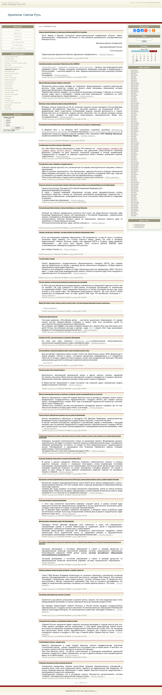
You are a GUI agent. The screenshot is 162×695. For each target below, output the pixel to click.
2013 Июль (134, 159)
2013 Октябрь (135, 164)
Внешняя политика (10, 94)
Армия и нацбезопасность (12, 67)
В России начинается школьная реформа (52, 500)
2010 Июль (134, 100)
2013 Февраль (135, 151)
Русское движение (10, 56)
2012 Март (134, 133)
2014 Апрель (134, 174)
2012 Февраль (135, 131)
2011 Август (134, 121)
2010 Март (134, 93)
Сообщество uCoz (139, 225)
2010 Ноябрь (134, 106)
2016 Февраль (135, 210)
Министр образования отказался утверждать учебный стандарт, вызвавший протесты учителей (70, 394)
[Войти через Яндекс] (146, 30)
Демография (8, 71)
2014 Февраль (135, 171)
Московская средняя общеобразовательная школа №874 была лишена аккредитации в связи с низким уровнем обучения (79, 479)
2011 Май (133, 116)
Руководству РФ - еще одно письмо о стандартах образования (59, 337)
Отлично (8, 118)
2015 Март (134, 192)
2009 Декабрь (134, 88)
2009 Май (133, 76)
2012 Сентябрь (135, 142)
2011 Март (134, 113)
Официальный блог (139, 224)
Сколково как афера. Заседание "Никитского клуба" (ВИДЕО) (59, 64)
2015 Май (133, 195)
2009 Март (134, 73)
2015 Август (134, 200)
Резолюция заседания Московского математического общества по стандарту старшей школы (70, 124)
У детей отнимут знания (47, 259)
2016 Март (134, 212)
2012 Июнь (134, 138)
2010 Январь (134, 90)
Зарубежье (8, 92)
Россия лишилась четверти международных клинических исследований (63, 282)
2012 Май (133, 136)
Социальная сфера (10, 73)
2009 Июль (134, 80)
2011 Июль (134, 119)
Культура (7, 84)
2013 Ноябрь (134, 166)
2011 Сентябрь (135, 123)
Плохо (8, 124)
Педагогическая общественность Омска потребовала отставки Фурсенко (63, 208)
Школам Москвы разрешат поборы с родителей (54, 83)
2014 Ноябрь (134, 185)
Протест (7, 75)
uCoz (95, 691)
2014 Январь (134, 169)
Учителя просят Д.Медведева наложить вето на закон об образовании (62, 415)
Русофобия (8, 58)
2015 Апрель (134, 194)
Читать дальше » (106, 54)
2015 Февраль (135, 190)
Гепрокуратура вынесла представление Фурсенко (55, 663)
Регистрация (12, 4)
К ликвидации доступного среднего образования (55, 145)
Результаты (6, 129)
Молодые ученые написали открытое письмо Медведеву (58, 104)
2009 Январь (134, 70)
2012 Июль (134, 139)
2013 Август (134, 161)
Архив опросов (15, 129)
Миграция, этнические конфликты (14, 63)
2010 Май (133, 96)
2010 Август (134, 101)
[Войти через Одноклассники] (153, 30)
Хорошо (8, 120)
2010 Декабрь (134, 108)
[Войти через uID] (134, 30)
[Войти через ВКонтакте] (138, 30)
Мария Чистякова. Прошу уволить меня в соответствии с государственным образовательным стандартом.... (74, 303)
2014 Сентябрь (135, 182)
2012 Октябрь (135, 144)
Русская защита (9, 61)
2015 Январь (134, 189)
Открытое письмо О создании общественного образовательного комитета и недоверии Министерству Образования (77, 185)
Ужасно (8, 125)
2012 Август (134, 141)
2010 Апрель (134, 95)
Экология (7, 88)
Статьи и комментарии (11, 102)
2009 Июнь (134, 78)
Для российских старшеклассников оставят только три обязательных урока (64, 350)
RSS (23, 4)
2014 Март (134, 172)
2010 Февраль (135, 91)
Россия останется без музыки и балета (52, 370)
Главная (4, 4)
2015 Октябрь (135, 204)
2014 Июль (134, 179)
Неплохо (8, 122)
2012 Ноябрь (134, 146)
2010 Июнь (134, 98)
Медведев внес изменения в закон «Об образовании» (56, 521)
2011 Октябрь (134, 124)
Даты (6, 107)
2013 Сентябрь (135, 162)
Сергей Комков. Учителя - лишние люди (52, 642)
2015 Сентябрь (135, 202)
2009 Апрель (134, 75)
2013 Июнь (134, 157)
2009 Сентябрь (135, 83)
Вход (19, 4)
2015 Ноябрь (134, 205)
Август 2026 (144, 49)
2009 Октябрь (135, 85)
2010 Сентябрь (135, 103)
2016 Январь (134, 209)
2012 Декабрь (134, 147)
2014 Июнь (134, 177)
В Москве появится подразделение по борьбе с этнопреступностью (61, 570)
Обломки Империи (10, 90)
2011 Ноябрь (134, 126)
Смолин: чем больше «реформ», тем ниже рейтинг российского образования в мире (66, 232)
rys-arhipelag (76, 58)
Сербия (7, 96)
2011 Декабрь (134, 128)
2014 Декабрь (134, 187)
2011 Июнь (134, 118)
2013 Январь (134, 149)
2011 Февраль (135, 111)
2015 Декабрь (134, 207)
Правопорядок (9, 79)
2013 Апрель (134, 154)
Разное (7, 104)
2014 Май (133, 176)
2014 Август (134, 180)
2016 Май (133, 215)
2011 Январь (134, 109)
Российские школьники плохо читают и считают (55, 594)
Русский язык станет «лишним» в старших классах (56, 164)
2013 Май (133, 156)
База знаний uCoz (139, 227)
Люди (6, 98)
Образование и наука (11, 69)
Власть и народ (9, 77)
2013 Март (134, 152)
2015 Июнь (134, 197)
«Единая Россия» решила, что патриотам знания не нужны (58, 621)
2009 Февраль (135, 71)
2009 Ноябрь (134, 86)
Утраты (7, 109)
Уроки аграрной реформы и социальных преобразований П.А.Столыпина (63, 32)
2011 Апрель (134, 114)
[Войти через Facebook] (142, 30)
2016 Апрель (134, 214)
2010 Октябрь (135, 104)
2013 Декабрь (134, 167)
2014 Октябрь (135, 184)
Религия (7, 86)
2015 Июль (134, 199)
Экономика (8, 81)
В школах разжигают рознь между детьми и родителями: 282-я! (60, 458)
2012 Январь (134, 129)
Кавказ (6, 65)
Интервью (7, 100)
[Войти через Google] (150, 30)
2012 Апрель (134, 134)
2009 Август (134, 81)
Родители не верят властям (48, 316)
